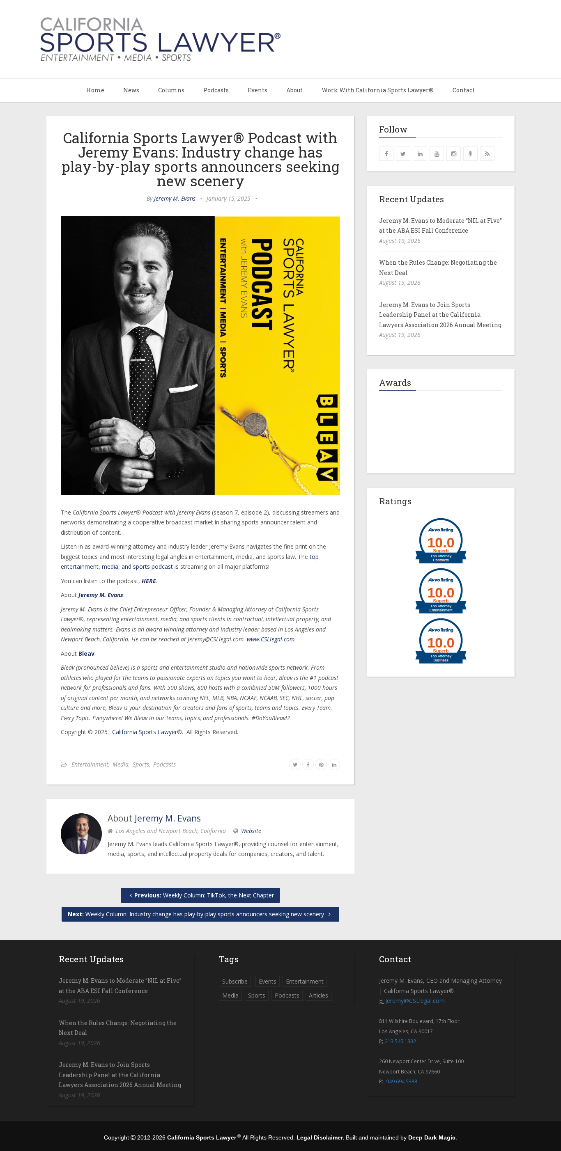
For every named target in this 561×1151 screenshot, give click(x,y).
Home (95, 90)
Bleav (86, 653)
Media (121, 764)
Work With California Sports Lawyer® (378, 90)
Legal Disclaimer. (320, 1137)
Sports (141, 764)
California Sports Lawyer (144, 732)
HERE (149, 581)
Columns (171, 90)
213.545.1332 (400, 1041)
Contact (464, 90)
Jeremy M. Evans (174, 198)
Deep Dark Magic (431, 1137)
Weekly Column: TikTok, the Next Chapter (204, 895)
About (294, 90)
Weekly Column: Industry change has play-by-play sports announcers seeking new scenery (197, 914)
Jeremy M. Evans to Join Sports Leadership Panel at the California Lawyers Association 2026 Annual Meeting (440, 315)
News (131, 90)
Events (257, 90)
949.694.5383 (401, 1081)
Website (251, 831)
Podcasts (216, 90)
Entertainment (89, 764)
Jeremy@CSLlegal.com (415, 1001)
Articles (318, 995)
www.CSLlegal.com (270, 639)
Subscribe (235, 981)
